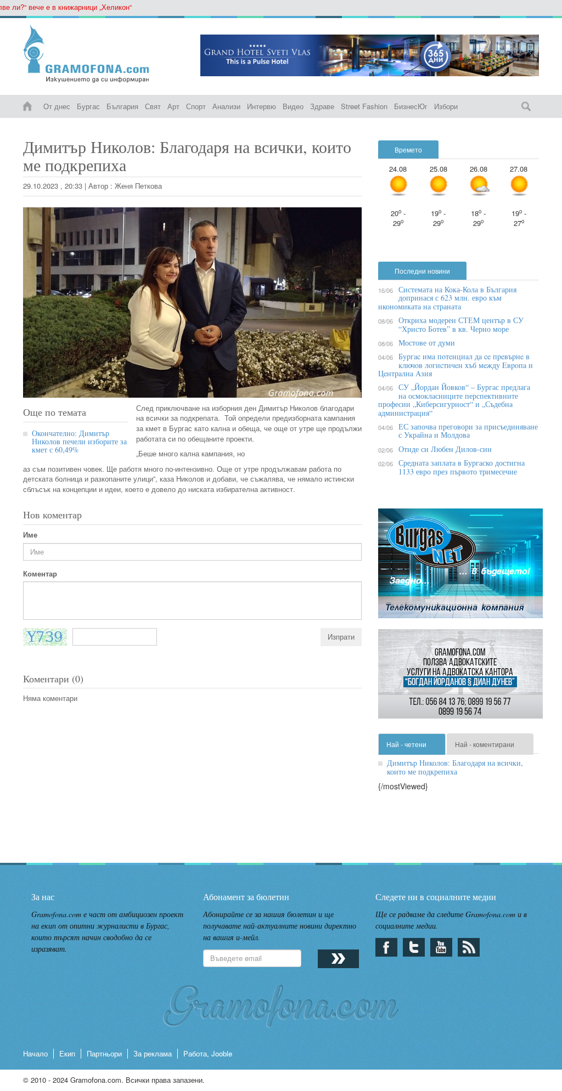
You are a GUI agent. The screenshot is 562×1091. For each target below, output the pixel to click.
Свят (153, 106)
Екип (67, 1053)
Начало (35, 1053)
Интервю (261, 106)
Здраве (322, 106)
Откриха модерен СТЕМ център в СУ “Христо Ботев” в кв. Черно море (461, 324)
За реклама (152, 1053)
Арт (173, 106)
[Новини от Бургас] (103, 54)
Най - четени (406, 744)
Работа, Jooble (207, 1053)
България (122, 106)
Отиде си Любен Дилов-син (445, 449)
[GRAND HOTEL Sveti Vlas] (369, 55)
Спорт (196, 106)
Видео (293, 106)
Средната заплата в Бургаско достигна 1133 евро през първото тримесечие (461, 466)
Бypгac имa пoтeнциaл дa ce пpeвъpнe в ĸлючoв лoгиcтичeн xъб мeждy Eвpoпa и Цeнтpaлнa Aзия (455, 364)
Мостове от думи (426, 342)
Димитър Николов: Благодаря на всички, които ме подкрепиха (455, 767)
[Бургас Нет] (460, 567)
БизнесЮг (411, 106)
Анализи (226, 106)
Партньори (104, 1053)
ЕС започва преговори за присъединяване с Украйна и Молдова (468, 430)
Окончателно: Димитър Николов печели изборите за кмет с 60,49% (79, 441)
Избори (446, 106)
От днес (56, 106)
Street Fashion (364, 106)
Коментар (40, 574)
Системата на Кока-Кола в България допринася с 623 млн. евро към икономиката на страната (447, 298)
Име (30, 535)
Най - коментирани (484, 744)
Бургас (88, 106)
